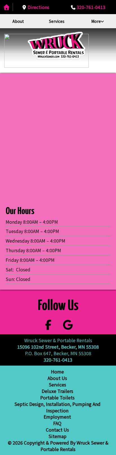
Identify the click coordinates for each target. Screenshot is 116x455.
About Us (57, 378)
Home (57, 371)
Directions (38, 7)
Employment (57, 416)
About (18, 21)
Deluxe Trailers (57, 391)
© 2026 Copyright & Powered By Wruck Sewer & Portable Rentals (58, 445)
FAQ (57, 423)
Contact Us (57, 429)
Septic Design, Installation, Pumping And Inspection (57, 407)
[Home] (6, 7)
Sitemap (57, 436)
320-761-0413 (91, 7)
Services (56, 21)
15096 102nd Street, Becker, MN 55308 (58, 346)
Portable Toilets (57, 397)
